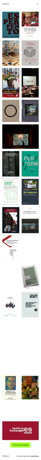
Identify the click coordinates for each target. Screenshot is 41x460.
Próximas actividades (20, 445)
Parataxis (5, 4)
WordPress (35, 456)
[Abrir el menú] (37, 4)
